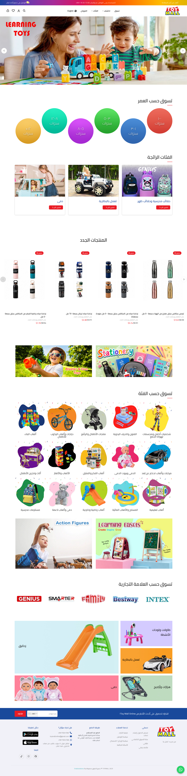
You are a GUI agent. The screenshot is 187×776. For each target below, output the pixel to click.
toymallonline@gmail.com (59, 736)
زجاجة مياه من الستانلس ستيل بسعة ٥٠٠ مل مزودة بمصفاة (117, 315)
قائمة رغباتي (143, 747)
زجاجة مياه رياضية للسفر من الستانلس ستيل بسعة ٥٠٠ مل (25, 315)
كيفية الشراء (123, 733)
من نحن (173, 741)
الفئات (95, 11)
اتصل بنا (165, 741)
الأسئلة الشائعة (122, 745)
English (70, 11)
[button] (183, 51)
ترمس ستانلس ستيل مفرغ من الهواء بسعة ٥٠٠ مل (163, 313)
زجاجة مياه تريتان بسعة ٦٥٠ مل (79, 313)
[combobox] (32, 714)
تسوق (117, 11)
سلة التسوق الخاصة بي (139, 739)
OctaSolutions (79, 768)
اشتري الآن (164, 207)
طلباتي (145, 743)
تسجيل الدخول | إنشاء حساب (140, 734)
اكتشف (107, 11)
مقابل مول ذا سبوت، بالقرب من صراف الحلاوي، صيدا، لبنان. (56, 744)
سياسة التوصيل (122, 737)
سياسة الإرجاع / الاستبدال (119, 741)
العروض (84, 11)
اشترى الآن (57, 207)
